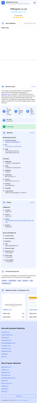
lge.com (3, 357)
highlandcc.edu (6, 351)
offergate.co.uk (5, 94)
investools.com (6, 340)
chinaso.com (5, 332)
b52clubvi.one (5, 375)
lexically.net (5, 337)
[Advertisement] (18, 34)
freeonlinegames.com (8, 343)
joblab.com (5, 389)
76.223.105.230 (17, 146)
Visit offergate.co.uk (18, 12)
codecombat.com (7, 335)
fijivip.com (4, 380)
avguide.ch (4, 354)
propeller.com (5, 346)
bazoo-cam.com (6, 383)
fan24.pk (4, 391)
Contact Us (18, 396)
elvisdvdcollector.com (8, 378)
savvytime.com (6, 348)
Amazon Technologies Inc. (12, 142)
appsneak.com (6, 367)
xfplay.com (5, 386)
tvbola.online (5, 372)
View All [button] (33, 86)
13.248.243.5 (8, 146)
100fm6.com (7, 310)
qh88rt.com (5, 370)
